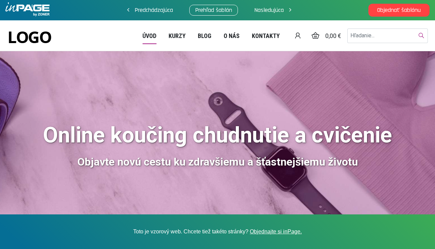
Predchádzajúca (154, 10)
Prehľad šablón (213, 10)
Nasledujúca (269, 10)
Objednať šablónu (399, 10)
